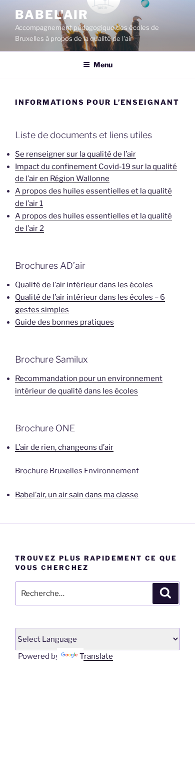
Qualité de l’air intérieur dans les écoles (84, 284)
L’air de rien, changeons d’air (64, 447)
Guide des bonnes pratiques (64, 322)
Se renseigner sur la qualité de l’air (75, 154)
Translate (96, 656)
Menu (103, 64)
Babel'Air (51, 14)
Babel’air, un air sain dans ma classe (76, 494)
